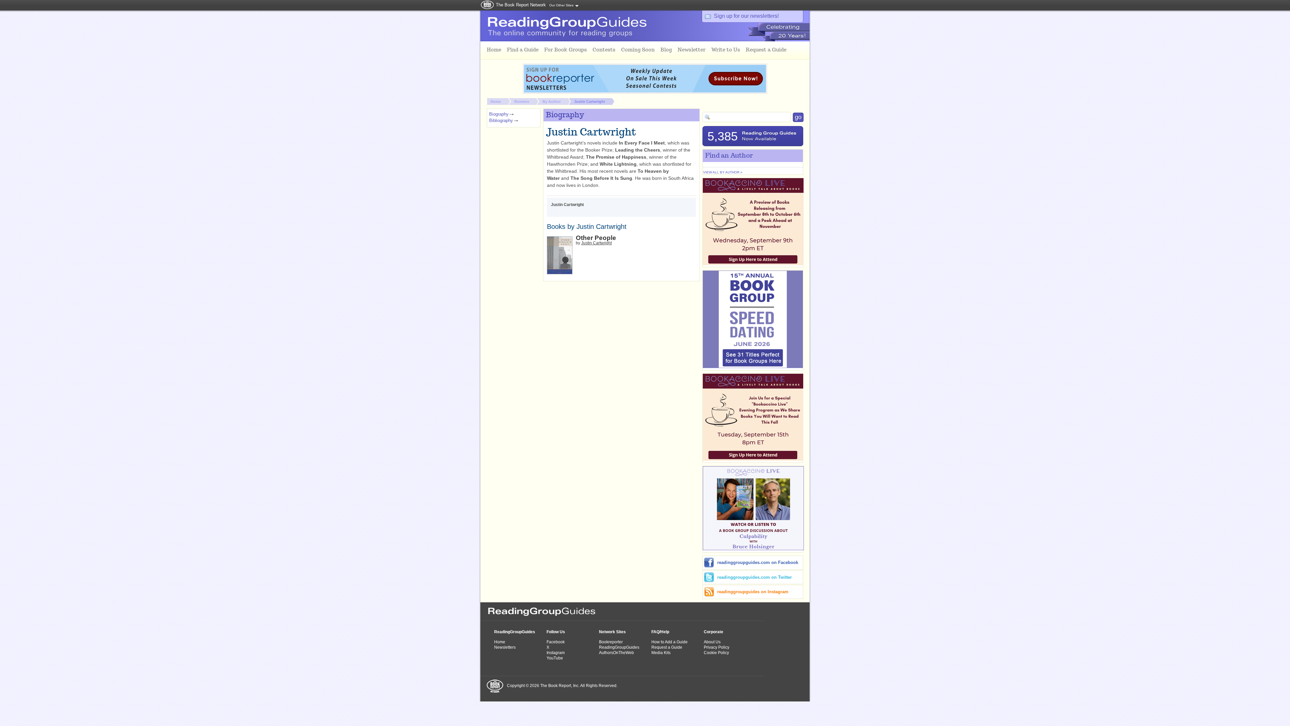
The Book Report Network (521, 4)
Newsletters (505, 647)
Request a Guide (666, 647)
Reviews (521, 101)
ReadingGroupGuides (514, 632)
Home (495, 101)
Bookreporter (611, 642)
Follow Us (556, 632)
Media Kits (661, 653)
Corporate (713, 632)
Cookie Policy (716, 653)
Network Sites (612, 632)
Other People (596, 237)
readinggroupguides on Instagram (752, 591)
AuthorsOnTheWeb (616, 653)
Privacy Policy (716, 647)
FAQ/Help (660, 632)
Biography (499, 114)
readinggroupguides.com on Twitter (754, 577)
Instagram (556, 653)
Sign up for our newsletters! (746, 16)
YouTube (555, 658)
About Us (712, 642)
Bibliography (501, 120)
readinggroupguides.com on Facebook (757, 562)
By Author (552, 101)
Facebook (556, 642)
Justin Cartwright (589, 101)
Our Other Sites (561, 5)
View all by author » (722, 172)
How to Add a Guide (669, 642)
